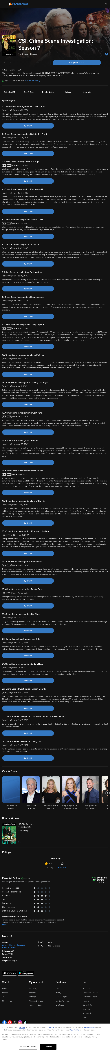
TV (3, 997)
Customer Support (90, 997)
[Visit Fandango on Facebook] (4, 1022)
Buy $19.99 (81, 63)
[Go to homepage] (18, 4)
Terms (51, 1027)
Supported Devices (90, 993)
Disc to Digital (61, 997)
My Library (33, 988)
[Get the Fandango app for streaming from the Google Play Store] (26, 973)
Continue (48, 1047)
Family (58, 993)
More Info (87, 92)
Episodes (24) (9, 92)
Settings (32, 997)
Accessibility (88, 1013)
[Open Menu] (4, 4)
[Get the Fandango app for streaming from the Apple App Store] (9, 973)
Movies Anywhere (63, 1001)
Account (32, 993)
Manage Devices (36, 1001)
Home (4, 988)
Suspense (21, 945)
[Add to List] (106, 54)
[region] (55, 1037)
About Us (86, 988)
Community (48, 867)
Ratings (68, 92)
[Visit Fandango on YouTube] (9, 1022)
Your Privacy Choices (28, 1047)
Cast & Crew (29, 92)
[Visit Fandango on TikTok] (25, 1022)
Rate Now (62, 867)
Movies (5, 993)
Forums (86, 1001)
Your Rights (74, 1030)
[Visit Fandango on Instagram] (20, 1022)
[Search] (106, 4)
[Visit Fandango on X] (15, 1022)
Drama (12, 945)
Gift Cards (60, 1005)
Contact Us (87, 1005)
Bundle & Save (48, 92)
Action (5, 945)
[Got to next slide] (107, 793)
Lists (57, 988)
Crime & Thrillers (9, 948)
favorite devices (31, 81)
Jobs (85, 1017)
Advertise (86, 1009)
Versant (22, 1027)
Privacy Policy (89, 1027)
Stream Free (7, 1001)
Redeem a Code (35, 1005)
